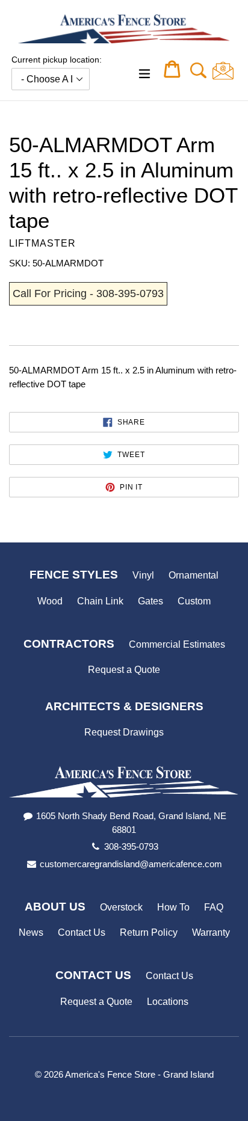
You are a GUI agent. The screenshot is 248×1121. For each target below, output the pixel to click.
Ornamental (194, 575)
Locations (167, 1002)
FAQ (213, 907)
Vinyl (143, 575)
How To (173, 907)
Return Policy (149, 932)
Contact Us (81, 932)
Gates (150, 601)
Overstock (121, 907)
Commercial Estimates (177, 644)
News (31, 932)
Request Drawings (124, 732)
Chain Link (100, 601)
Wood (50, 601)
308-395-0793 (131, 846)
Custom (194, 601)
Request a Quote (124, 670)
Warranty (211, 932)
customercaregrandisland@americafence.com (131, 864)
